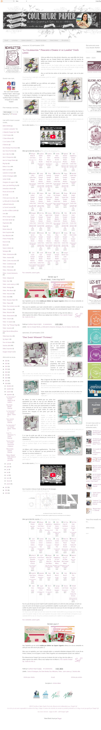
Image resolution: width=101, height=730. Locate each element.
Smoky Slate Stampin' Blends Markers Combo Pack (65, 246)
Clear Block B (49, 577)
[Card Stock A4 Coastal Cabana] (33, 545)
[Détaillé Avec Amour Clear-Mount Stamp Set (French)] (73, 596)
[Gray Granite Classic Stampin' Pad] (57, 547)
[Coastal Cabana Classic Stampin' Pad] (41, 547)
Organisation (6, 223)
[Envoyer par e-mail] (56, 324)
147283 (65, 228)
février (9, 481)
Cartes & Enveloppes (32, 671)
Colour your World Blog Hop (10, 185)
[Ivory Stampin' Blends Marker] (57, 259)
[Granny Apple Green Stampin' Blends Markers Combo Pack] (49, 223)
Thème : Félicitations (8, 270)
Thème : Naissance (7, 294)
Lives (4, 213)
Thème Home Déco (7, 336)
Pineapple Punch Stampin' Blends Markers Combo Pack (32, 226)
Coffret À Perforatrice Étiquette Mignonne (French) (32, 566)
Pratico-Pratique (7, 239)
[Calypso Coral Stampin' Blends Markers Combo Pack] (41, 203)
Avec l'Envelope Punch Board (10, 148)
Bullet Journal (6, 170)
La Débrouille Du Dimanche (48, 327)
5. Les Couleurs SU (8, 141)
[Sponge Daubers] (57, 588)
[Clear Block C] (57, 575)
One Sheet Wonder (44, 671)
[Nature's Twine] (73, 557)
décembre (9, 386)
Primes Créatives (54, 40)
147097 (41, 551)
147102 (73, 534)
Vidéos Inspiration (7, 348)
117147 (49, 578)
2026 (6, 361)
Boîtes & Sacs (6, 166)
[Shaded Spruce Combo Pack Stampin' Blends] (33, 241)
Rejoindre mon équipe (41, 40)
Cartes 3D (5, 179)
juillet (8, 467)
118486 (57, 578)
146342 (73, 560)
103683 (33, 591)
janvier (8, 484)
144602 (73, 169)
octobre (9, 392)
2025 (6, 363)
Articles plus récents (29, 677)
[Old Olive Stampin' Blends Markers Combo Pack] (57, 221)
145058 (65, 248)
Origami (5, 226)
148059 (41, 228)
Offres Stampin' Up (8, 217)
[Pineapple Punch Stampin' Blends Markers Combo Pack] (33, 223)
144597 (57, 225)
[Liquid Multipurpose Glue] (41, 590)
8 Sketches (6, 144)
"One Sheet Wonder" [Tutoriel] (37, 337)
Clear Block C (57, 577)
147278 (49, 189)
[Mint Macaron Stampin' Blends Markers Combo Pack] (65, 223)
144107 (73, 578)
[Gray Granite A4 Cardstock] (49, 543)
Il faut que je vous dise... (9, 198)
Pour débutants (53, 671)
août (8, 464)
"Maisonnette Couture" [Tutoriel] (9, 450)
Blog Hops (5, 163)
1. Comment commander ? (9, 129)
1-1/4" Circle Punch (41, 559)
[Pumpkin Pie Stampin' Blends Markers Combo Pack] (57, 201)
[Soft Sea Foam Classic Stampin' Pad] (73, 530)
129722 (33, 527)
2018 (6, 383)
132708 (57, 164)
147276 (65, 169)
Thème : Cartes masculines (10, 260)
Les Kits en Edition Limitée (10, 210)
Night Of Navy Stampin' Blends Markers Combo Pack (57, 246)
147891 (41, 578)
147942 (73, 245)
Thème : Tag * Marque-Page (10, 325)
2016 (6, 490)
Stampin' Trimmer (32, 526)
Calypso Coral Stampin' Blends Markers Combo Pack (40, 206)
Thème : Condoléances (8, 264)
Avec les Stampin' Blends (33, 327)
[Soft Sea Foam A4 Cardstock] (65, 526)
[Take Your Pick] (73, 575)
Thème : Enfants (7, 267)
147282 (73, 228)
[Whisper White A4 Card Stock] (33, 158)
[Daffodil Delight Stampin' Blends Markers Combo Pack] (73, 203)
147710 (49, 166)
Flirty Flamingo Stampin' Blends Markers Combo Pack (49, 186)
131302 (33, 549)
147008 (49, 547)
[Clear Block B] (49, 575)
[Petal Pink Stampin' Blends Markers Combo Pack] (57, 181)
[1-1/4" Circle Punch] (41, 557)
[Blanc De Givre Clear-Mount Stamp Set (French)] (73, 547)
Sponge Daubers (57, 590)
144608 (65, 261)
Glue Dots (32, 590)
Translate (14, 114)
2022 (6, 372)
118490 (65, 578)
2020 (6, 378)
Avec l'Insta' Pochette (8, 151)
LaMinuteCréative (7, 204)
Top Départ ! (6, 339)
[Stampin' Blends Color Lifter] (65, 257)
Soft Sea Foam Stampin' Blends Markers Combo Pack (40, 226)
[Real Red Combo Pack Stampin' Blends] (73, 179)
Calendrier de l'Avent (8, 173)
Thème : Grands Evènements (10, 273)
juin (8, 469)
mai (8, 472)
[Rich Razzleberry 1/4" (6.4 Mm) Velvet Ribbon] (57, 563)
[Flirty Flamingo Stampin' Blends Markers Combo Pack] (49, 183)
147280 (32, 228)
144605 (49, 247)
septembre (10, 394)
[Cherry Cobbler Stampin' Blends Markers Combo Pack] (33, 203)
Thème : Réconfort (7, 312)
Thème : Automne (7, 257)
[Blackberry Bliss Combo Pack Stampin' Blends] (33, 181)
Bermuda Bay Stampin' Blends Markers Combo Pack (40, 246)
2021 (6, 375)
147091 (57, 534)
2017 (6, 487)
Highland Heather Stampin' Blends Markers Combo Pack (65, 167)
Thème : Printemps (7, 309)
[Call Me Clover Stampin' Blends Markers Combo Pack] (73, 223)
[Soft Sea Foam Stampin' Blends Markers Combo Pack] (41, 223)
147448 (32, 569)
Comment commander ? (26, 40)
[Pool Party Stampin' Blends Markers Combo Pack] (49, 243)
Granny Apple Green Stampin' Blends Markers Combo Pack (48, 226)
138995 (49, 593)
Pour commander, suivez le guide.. (31, 272)
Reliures (5, 245)
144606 (57, 263)
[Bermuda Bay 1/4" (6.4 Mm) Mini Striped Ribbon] (65, 563)
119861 (41, 560)
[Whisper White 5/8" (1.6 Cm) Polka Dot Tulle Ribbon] (49, 563)
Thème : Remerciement (8, 315)
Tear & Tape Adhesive (49, 592)
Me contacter (65, 40)
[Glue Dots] (33, 588)
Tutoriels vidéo (75, 327)
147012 (65, 530)
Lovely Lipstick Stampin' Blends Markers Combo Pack (40, 186)
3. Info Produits (7, 135)
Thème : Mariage (7, 287)
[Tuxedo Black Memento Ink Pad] (57, 160)
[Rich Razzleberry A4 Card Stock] (49, 528)
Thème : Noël (6, 297)
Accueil (6, 40)
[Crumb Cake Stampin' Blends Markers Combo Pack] (41, 263)
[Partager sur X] (59, 324)
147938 (33, 245)
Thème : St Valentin (8, 322)
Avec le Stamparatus (8, 157)
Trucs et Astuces (66, 327)
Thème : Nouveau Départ (9, 300)
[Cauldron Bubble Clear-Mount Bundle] (41, 162)
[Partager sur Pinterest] (62, 324)
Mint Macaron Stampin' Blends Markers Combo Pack (65, 226)
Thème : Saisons (7, 319)
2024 (6, 366)
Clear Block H (65, 577)
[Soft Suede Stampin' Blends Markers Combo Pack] (33, 263)
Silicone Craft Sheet (65, 590)
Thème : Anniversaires (8, 254)
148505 (73, 551)
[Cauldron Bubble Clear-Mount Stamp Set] (49, 162)
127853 (65, 591)
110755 (41, 593)
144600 (41, 248)
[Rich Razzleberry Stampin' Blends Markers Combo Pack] (73, 164)
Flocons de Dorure (7, 191)
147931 (49, 205)
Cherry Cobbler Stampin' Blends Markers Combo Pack (32, 206)
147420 (73, 600)
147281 (41, 189)
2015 (6, 493)
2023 (6, 369)
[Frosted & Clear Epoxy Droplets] (33, 577)
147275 (65, 189)
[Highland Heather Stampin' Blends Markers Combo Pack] (65, 164)
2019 (6, 381)
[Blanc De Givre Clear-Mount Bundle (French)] (65, 547)
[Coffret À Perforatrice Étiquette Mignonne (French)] (33, 563)
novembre (9, 389)
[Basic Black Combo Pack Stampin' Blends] (73, 241)
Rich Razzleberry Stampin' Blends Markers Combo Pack (73, 167)
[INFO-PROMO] (7, 126)
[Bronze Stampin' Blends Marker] (49, 259)
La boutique (15, 40)
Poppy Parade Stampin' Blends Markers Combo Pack (65, 186)
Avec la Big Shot (7, 154)
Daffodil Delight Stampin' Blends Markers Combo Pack (73, 206)
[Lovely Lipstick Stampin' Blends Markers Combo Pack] (41, 183)
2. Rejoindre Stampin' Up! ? (10, 132)
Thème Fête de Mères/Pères (10, 331)
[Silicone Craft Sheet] (65, 588)
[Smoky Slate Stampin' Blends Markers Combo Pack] (65, 243)
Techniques (58, 327)
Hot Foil (5, 195)
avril (8, 475)
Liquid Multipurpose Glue (40, 592)
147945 (65, 205)
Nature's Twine (73, 559)
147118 (57, 551)
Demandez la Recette (8, 188)
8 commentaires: (47, 324)
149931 (41, 166)
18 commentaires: (48, 669)
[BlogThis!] (57, 324)
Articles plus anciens (76, 677)
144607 (49, 263)
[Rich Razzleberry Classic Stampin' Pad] (57, 530)
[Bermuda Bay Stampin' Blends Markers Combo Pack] (41, 243)
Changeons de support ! (9, 182)
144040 (57, 248)
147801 (32, 581)
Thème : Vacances (7, 328)
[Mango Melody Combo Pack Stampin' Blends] (65, 201)
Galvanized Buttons (40, 577)
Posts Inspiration (7, 232)
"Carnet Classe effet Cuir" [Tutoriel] (96, 494)
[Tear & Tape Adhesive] (49, 590)
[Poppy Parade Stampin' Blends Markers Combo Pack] (65, 183)
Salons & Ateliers (7, 248)
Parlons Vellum (6, 229)
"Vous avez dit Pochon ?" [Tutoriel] (10, 420)
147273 (33, 267)
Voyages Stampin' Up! (8, 352)
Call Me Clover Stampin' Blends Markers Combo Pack (73, 226)
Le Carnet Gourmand (8, 207)
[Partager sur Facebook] (60, 324)
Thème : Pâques (7, 303)
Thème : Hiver (6, 281)
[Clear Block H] (65, 575)
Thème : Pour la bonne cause (10, 306)
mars (8, 478)
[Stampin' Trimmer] (33, 524)
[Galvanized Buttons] (41, 575)
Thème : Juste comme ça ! (65, 671)
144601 (41, 267)
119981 (49, 532)
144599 (57, 205)
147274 (49, 228)
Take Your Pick (73, 577)
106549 (33, 162)
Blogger (59, 718)
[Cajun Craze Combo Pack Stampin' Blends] (49, 201)
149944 (65, 551)
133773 (57, 591)
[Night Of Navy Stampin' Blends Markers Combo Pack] (57, 243)
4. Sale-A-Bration (7, 138)
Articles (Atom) (57, 683)
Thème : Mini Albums (8, 290)
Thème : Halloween (7, 278)
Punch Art (5, 242)
